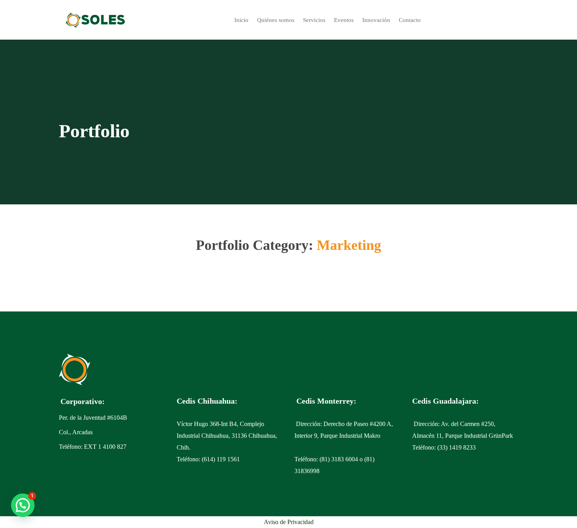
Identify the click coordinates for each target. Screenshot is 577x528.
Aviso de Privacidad (289, 522)
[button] (23, 505)
